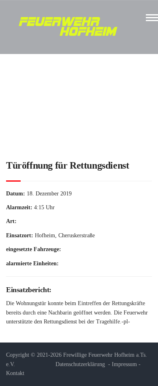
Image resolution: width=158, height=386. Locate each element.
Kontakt (15, 373)
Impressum (124, 364)
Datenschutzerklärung (80, 364)
